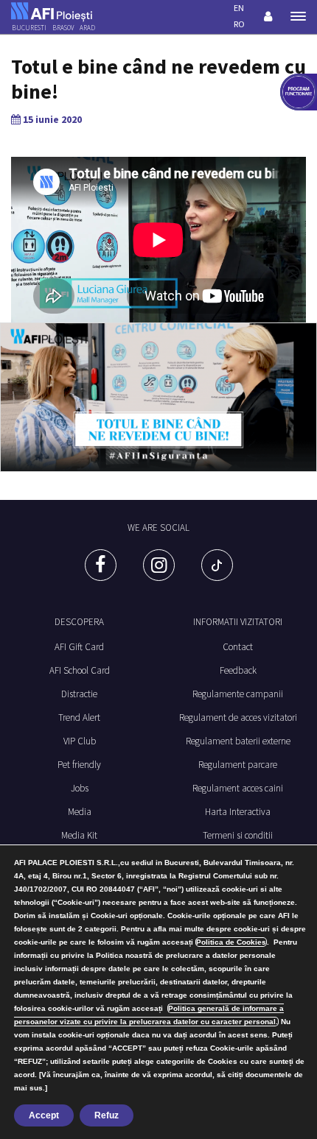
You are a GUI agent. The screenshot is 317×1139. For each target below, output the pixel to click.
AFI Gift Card (79, 647)
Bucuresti (29, 28)
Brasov (63, 28)
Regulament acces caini (237, 788)
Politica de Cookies (231, 942)
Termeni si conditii (238, 835)
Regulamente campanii (237, 694)
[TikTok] (217, 565)
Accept (44, 1115)
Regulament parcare (237, 764)
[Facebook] (100, 565)
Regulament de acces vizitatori (238, 717)
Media (79, 811)
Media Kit (79, 835)
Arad (87, 28)
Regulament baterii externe (238, 741)
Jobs (79, 788)
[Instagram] (159, 565)
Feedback (238, 670)
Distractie (79, 694)
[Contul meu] (268, 16)
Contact (238, 647)
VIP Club (79, 741)
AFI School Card (79, 670)
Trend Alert (79, 717)
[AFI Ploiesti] (51, 11)
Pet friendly (79, 764)
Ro (239, 23)
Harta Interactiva (238, 811)
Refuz (106, 1115)
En (239, 7)
